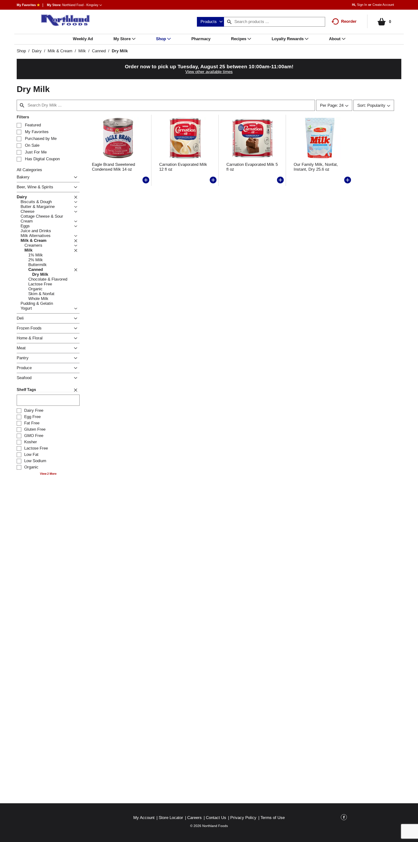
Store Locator (171, 817)
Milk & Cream (60, 51)
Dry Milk (120, 51)
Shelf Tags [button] (26, 390)
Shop (21, 51)
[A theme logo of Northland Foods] (63, 20)
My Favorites (26, 5)
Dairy (37, 51)
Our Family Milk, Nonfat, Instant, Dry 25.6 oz (316, 167)
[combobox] (210, 22)
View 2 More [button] (48, 473)
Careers (194, 817)
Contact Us (216, 817)
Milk (82, 51)
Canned (99, 51)
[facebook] (344, 818)
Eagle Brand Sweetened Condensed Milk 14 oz (113, 167)
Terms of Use (273, 817)
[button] (82, 5)
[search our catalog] (229, 22)
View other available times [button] (209, 71)
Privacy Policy (243, 817)
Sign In (362, 5)
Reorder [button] (349, 21)
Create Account (383, 5)
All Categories (29, 170)
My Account (144, 817)
